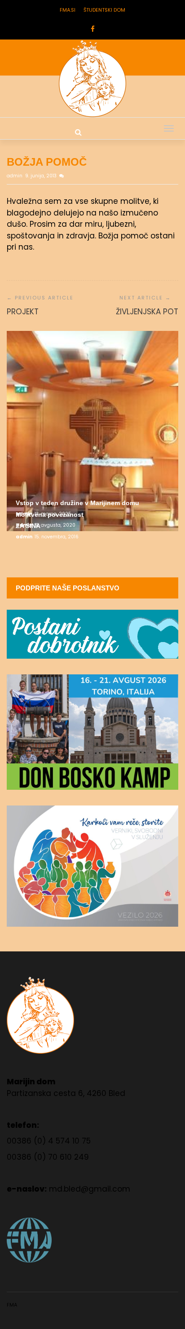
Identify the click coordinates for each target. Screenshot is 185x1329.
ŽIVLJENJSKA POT (147, 311)
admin (15, 175)
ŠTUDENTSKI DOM (104, 9)
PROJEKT (23, 311)
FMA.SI (67, 9)
